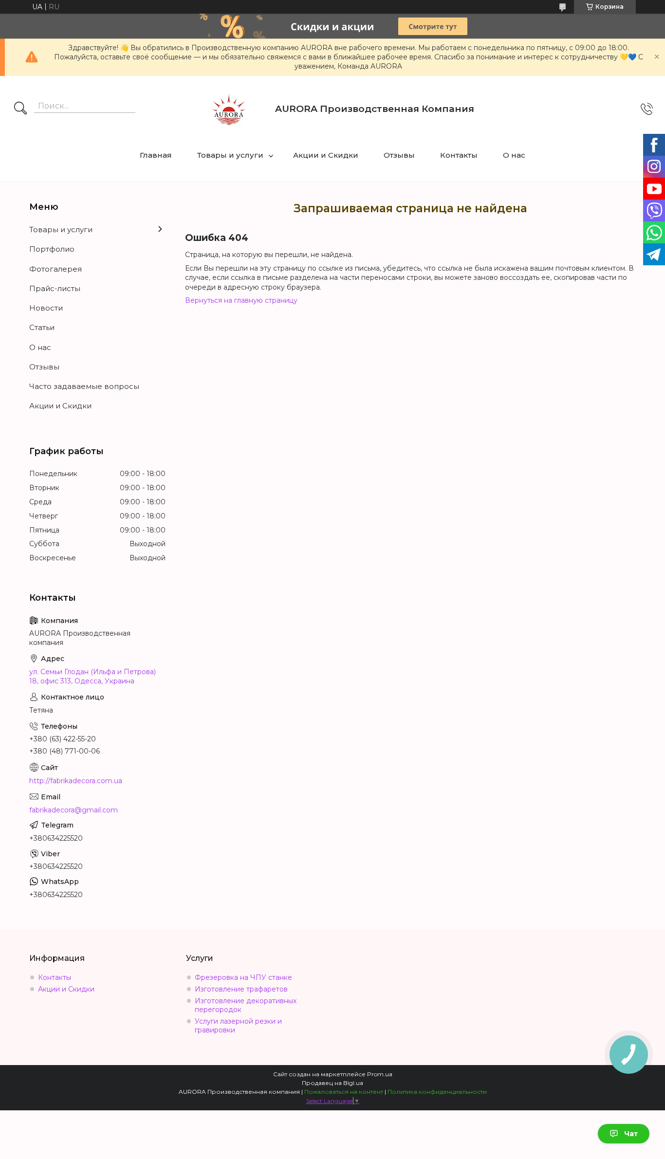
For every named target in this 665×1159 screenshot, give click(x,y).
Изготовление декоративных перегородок (245, 1005)
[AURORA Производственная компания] (229, 109)
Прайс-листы (54, 288)
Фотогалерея (55, 269)
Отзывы (399, 155)
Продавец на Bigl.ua (332, 1082)
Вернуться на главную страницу (241, 300)
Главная (156, 155)
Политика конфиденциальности (437, 1091)
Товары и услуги (230, 155)
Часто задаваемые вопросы (84, 386)
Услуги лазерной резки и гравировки (238, 1025)
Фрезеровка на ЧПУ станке (243, 977)
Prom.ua (379, 1074)
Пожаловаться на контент (343, 1091)
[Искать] (20, 109)
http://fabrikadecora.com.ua (75, 780)
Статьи (42, 327)
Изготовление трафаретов (241, 989)
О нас (514, 155)
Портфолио (51, 249)
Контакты (459, 155)
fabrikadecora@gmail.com (73, 810)
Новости (46, 308)
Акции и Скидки (325, 155)
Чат (631, 1133)
